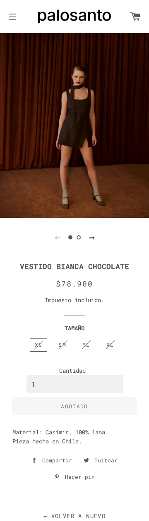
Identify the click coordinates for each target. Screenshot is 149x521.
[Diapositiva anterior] (57, 237)
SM (62, 344)
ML (86, 344)
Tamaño (74, 328)
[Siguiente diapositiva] (92, 237)
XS (39, 344)
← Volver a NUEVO (74, 516)
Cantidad (72, 370)
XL (110, 344)
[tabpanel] (74, 125)
